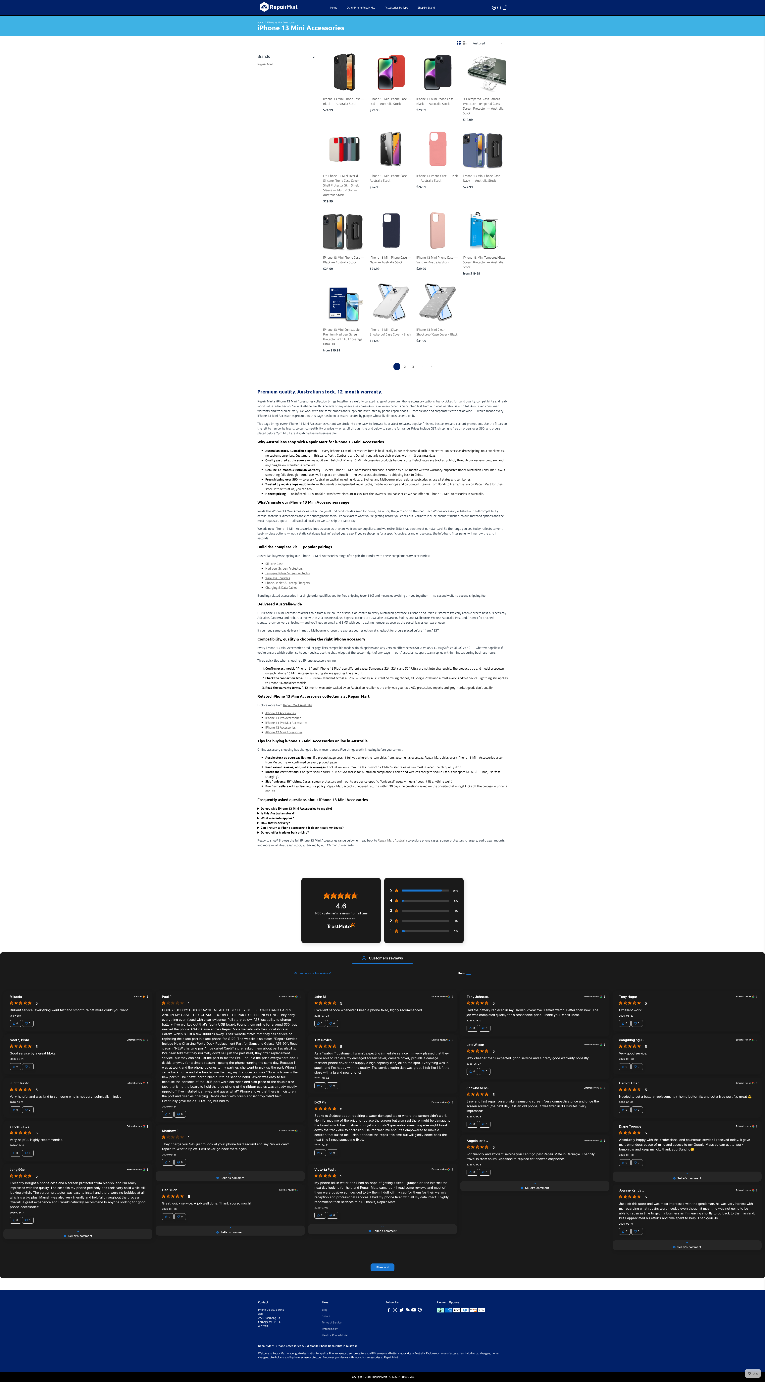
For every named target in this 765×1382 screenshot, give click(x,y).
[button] (364, 958)
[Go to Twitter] (401, 1310)
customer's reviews (341, 913)
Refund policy (330, 1329)
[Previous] (330, 71)
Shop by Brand (426, 7)
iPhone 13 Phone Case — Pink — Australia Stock (437, 178)
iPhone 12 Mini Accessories (283, 732)
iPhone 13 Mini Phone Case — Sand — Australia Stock (437, 260)
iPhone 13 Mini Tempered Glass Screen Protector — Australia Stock (484, 262)
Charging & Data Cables (281, 587)
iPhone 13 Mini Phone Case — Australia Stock (390, 178)
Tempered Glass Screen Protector (287, 573)
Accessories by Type (396, 7)
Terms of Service (331, 1322)
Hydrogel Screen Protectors (284, 568)
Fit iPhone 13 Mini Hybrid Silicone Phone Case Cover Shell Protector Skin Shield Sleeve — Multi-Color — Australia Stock (341, 185)
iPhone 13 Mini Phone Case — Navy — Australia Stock (483, 178)
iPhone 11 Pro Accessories (283, 717)
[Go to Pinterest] (420, 1310)
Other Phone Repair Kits (361, 7)
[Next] (359, 71)
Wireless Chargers (277, 578)
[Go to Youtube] (413, 1310)
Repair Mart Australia (297, 705)
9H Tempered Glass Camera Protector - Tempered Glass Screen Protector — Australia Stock (483, 106)
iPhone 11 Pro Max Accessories (286, 722)
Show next (382, 1267)
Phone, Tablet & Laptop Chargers (287, 582)
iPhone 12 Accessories (280, 727)
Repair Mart (265, 64)
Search (326, 1316)
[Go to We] (408, 1310)
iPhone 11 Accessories (280, 713)
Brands (263, 56)
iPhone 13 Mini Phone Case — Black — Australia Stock (344, 101)
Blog (324, 1310)
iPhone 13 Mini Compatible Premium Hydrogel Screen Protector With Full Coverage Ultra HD (342, 336)
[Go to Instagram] (394, 1310)
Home (333, 7)
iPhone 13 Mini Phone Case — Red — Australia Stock (390, 101)
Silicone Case (274, 563)
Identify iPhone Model (334, 1335)
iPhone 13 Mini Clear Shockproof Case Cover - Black (390, 332)
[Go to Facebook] (388, 1310)
